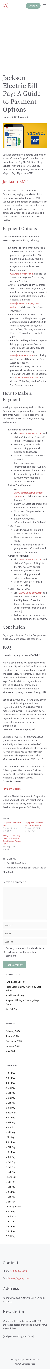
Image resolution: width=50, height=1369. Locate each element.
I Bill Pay (10, 1137)
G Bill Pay (10, 1122)
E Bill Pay (10, 1107)
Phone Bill (11, 1176)
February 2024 (13, 1031)
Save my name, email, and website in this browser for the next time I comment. (25, 952)
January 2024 (12, 1036)
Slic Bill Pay (11, 1009)
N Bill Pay (10, 1162)
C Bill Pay (10, 1097)
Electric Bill (11, 1112)
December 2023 (14, 1041)
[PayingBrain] (5, 5)
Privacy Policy (17, 1359)
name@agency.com (19, 1278)
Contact (33, 5)
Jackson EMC (15, 182)
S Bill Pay (10, 1191)
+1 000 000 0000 (18, 1270)
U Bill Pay (10, 1201)
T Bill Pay (10, 1196)
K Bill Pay (10, 1147)
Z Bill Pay (10, 1236)
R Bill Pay (10, 1186)
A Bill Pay (10, 1087)
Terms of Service (31, 1359)
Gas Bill (9, 1127)
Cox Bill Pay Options (17, 863)
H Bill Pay (10, 1132)
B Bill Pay (10, 1092)
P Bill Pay (10, 1171)
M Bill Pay (11, 1157)
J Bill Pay (11, 858)
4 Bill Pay (10, 1082)
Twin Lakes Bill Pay (15, 981)
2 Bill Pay (10, 1078)
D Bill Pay (10, 1102)
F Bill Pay (10, 1117)
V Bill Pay (10, 1211)
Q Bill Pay (10, 1181)
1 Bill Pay (10, 1073)
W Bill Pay (11, 1216)
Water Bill (11, 1221)
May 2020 (10, 1050)
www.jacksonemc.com (22, 355)
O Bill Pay (10, 1167)
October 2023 (13, 1045)
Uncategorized (13, 1206)
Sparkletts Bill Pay (15, 995)
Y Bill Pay (10, 1231)
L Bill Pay (10, 1152)
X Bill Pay (10, 1226)
